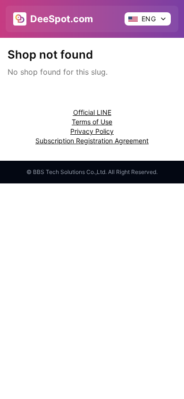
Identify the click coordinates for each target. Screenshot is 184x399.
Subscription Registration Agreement (92, 141)
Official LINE (92, 112)
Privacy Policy (92, 131)
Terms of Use (92, 122)
